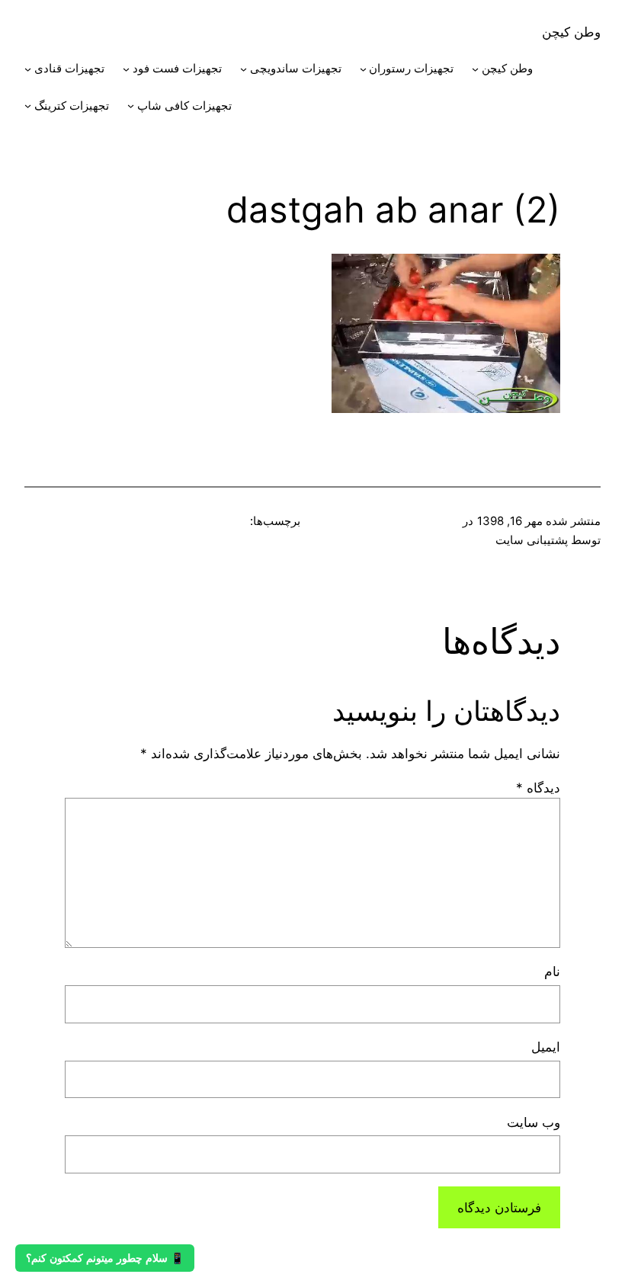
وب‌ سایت (533, 1122)
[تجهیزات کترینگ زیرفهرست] (27, 105)
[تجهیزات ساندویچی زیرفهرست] (243, 69)
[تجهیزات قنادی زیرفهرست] (27, 69)
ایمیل (545, 1047)
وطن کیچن (571, 32)
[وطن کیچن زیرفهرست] (475, 69)
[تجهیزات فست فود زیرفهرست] (126, 69)
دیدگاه (538, 788)
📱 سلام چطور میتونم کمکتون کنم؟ (105, 1258)
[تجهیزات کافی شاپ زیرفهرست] (130, 105)
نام (552, 971)
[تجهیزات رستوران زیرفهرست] (363, 69)
